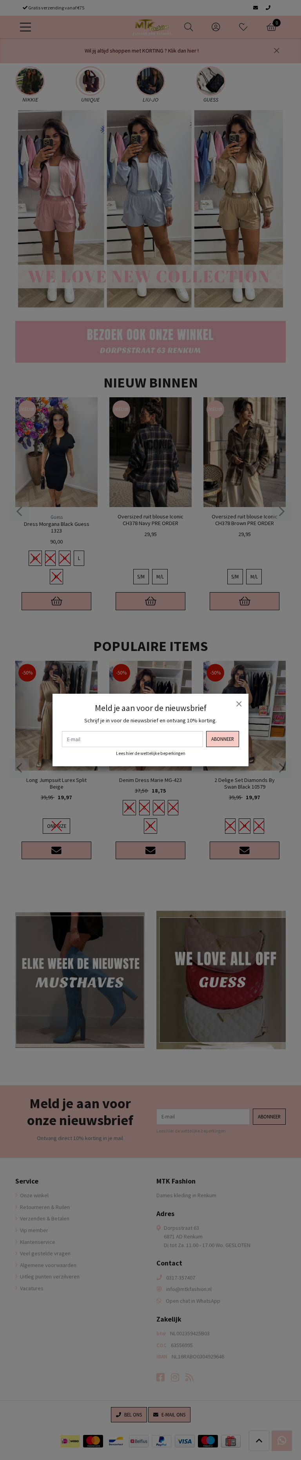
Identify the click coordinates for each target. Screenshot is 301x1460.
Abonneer (222, 739)
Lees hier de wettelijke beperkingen (150, 753)
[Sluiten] (238, 703)
